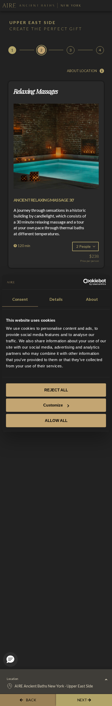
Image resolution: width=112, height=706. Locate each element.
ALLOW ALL (56, 420)
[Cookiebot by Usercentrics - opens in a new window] (83, 282)
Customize (53, 405)
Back (31, 700)
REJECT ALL (56, 390)
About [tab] (92, 299)
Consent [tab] (20, 299)
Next (82, 700)
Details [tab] (56, 299)
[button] (10, 659)
